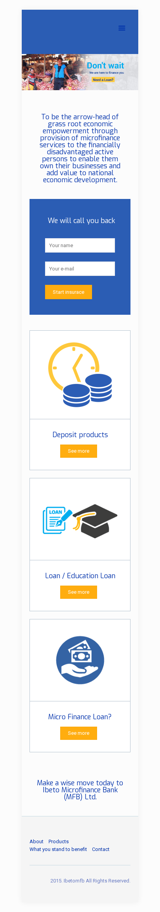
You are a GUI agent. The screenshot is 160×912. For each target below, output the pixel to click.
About (36, 841)
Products (59, 841)
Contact (101, 849)
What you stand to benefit (58, 849)
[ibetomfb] (80, 29)
